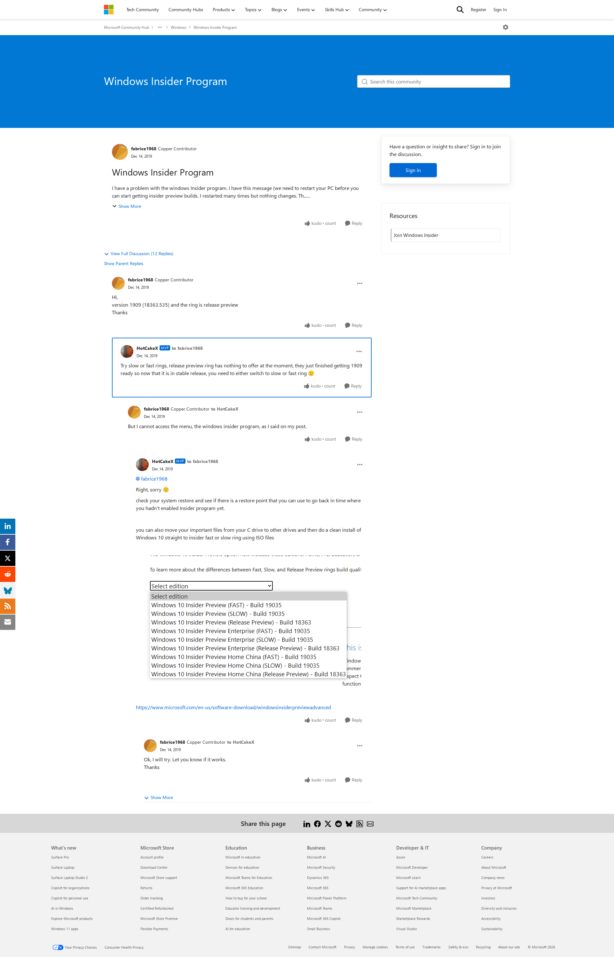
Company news (493, 877)
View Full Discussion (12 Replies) (142, 253)
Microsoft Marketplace (413, 908)
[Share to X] (328, 823)
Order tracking (151, 898)
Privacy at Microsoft (496, 887)
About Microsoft (493, 867)
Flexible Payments (154, 928)
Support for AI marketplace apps (421, 887)
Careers (487, 857)
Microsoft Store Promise (159, 918)
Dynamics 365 (318, 877)
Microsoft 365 (317, 887)
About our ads (509, 947)
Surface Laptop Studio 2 (69, 877)
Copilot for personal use (69, 898)
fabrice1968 (143, 148)
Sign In (500, 9)
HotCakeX (147, 348)
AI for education (237, 928)
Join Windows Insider (416, 235)
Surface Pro (60, 857)
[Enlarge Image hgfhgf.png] (249, 620)
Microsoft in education (242, 857)
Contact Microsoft (322, 947)
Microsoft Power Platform (326, 898)
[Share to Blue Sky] (349, 823)
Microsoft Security (321, 867)
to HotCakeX (224, 409)
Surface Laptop (62, 867)
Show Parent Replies (123, 263)
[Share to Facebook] (317, 823)
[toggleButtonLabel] (505, 27)
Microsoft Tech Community (416, 898)
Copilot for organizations (70, 887)
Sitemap (294, 947)
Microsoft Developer (412, 867)
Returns (146, 887)
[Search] (460, 9)
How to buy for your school (246, 898)
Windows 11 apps (64, 928)
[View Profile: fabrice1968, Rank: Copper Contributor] (120, 152)
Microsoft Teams (319, 908)
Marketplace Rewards (413, 918)
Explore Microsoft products (72, 918)
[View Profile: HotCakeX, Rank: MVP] (127, 351)
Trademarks (431, 947)
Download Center (154, 867)
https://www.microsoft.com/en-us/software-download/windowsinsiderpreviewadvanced (233, 707)
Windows (178, 27)
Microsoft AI (316, 857)
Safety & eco (458, 947)
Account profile (152, 857)
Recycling (483, 947)
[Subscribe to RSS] (359, 823)
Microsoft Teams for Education (248, 877)
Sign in (413, 170)
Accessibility (490, 918)
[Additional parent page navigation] (160, 27)
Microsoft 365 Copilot (324, 918)
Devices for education (242, 867)
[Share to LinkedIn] (306, 823)
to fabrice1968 (187, 348)
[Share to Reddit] (338, 823)
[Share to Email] (370, 823)
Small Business (318, 928)
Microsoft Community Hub (126, 27)
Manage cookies (375, 947)
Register (478, 9)
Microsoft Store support (158, 877)
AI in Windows (62, 908)
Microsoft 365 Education (244, 887)
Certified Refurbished (156, 908)
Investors (488, 898)
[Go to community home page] (109, 9)
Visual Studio (406, 928)
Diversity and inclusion (498, 908)
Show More (130, 206)
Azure (400, 857)
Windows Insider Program (215, 27)
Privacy (349, 947)
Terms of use (405, 947)
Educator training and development (252, 908)
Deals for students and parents (249, 918)
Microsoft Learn (408, 877)
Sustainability (491, 928)
